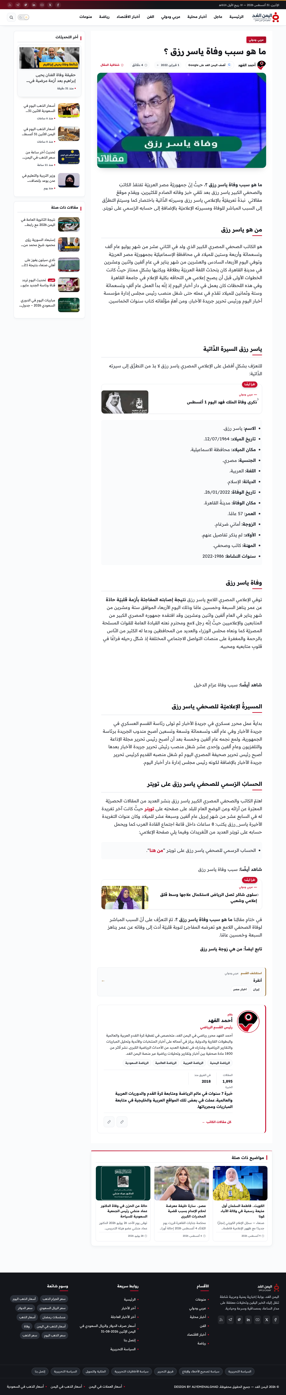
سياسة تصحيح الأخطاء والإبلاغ (200, 1371)
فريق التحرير (165, 1371)
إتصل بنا (130, 1340)
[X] (50, 5)
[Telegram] (18, 5)
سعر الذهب (30, 1335)
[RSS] (10, 5)
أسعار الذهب (27, 1317)
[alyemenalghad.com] (122, 1121)
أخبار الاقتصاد (128, 16)
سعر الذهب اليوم (54, 1335)
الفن (150, 16)
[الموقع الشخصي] (109, 1121)
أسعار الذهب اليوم (24, 1298)
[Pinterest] (26, 5)
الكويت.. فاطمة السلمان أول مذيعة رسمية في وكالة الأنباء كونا (242, 1211)
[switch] (23, 17)
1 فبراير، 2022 (170, 65)
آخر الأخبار (129, 1308)
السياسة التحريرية (123, 1349)
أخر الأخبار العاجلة (123, 1317)
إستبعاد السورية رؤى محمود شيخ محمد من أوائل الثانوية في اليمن (39, 245)
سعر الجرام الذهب (54, 1298)
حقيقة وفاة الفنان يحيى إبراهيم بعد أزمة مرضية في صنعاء (52, 80)
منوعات (86, 16)
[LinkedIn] (34, 5)
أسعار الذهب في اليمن (51, 1326)
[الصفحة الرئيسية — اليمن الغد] (265, 17)
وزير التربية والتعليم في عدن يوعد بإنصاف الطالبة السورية (38, 180)
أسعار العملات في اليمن (105, 1386)
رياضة (104, 16)
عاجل (218, 16)
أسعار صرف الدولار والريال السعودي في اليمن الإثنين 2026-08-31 (108, 1328)
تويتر (149, 808)
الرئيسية (236, 16)
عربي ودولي (170, 16)
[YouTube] (42, 5)
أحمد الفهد (247, 65)
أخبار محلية (197, 16)
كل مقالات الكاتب (216, 1122)
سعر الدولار (25, 1307)
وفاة (27, 1326)
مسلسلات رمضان (53, 1317)
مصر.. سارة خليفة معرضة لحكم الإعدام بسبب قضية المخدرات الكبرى (186, 1211)
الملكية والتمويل (96, 1371)
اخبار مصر (240, 989)
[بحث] (11, 17)
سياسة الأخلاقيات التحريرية (132, 1371)
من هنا (156, 850)
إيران (256, 989)
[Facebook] (58, 5)
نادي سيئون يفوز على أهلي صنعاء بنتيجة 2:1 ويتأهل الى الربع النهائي (38, 265)
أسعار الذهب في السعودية (25, 1386)
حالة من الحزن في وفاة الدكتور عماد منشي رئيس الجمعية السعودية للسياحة (124, 1211)
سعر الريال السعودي (52, 1307)
